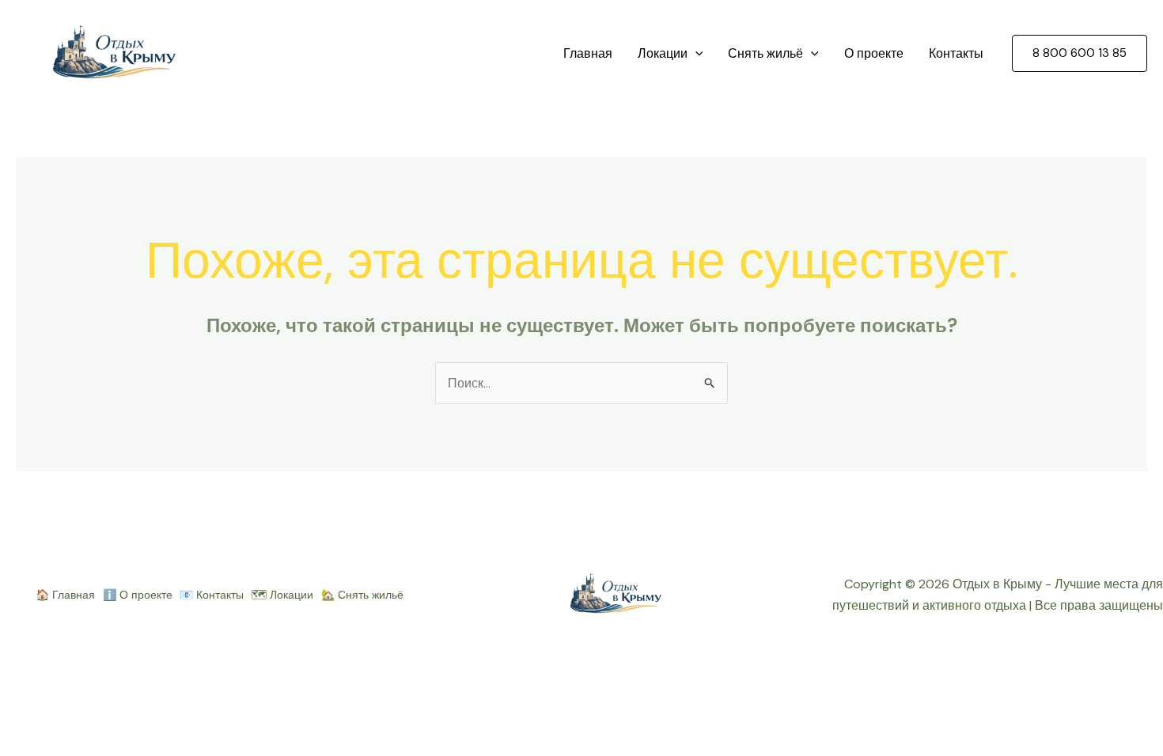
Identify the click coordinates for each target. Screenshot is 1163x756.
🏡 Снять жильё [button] (362, 595)
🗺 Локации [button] (282, 595)
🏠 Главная (65, 595)
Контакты (956, 53)
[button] (695, 53)
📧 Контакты (212, 595)
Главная (587, 53)
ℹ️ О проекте (137, 595)
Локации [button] (663, 53)
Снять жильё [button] (765, 53)
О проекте (874, 53)
